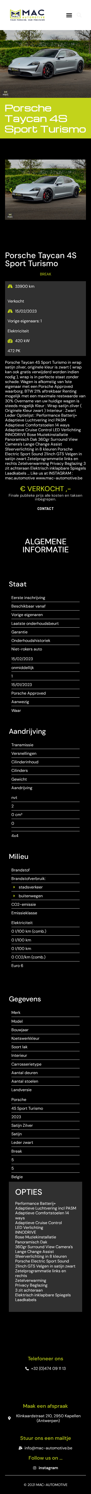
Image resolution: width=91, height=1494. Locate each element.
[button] (69, 15)
